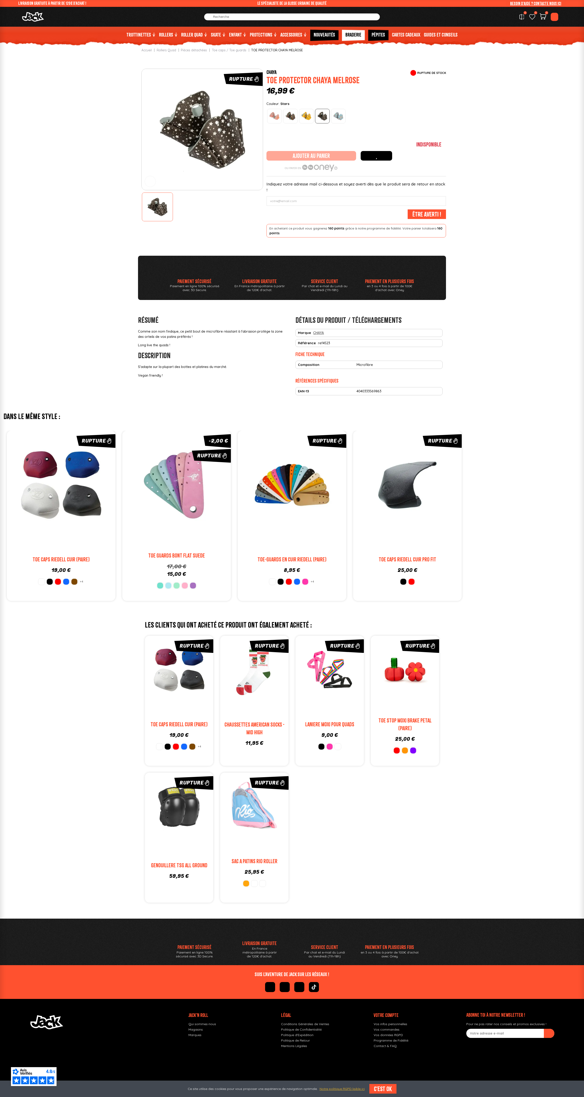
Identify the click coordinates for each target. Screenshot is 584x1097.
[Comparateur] (522, 17)
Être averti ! (426, 214)
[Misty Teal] (160, 586)
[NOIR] (50, 582)
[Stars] (322, 116)
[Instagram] (285, 987)
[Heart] (290, 116)
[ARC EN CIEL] (338, 747)
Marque (304, 333)
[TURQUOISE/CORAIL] (254, 883)
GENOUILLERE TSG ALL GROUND (179, 865)
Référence (307, 343)
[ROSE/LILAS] (263, 883)
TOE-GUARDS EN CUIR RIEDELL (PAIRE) (292, 559)
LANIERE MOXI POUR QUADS (329, 724)
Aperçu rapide (87, 485)
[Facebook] (270, 987)
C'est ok (383, 1088)
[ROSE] (305, 582)
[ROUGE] (58, 582)
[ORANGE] (405, 750)
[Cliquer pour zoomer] (150, 181)
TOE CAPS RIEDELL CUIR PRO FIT (407, 559)
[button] (536, 3)
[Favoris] (532, 17)
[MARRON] (74, 582)
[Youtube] (299, 987)
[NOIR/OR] (246, 883)
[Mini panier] (543, 17)
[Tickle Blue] (168, 586)
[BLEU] (66, 582)
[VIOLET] (413, 750)
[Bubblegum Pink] (185, 586)
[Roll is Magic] (338, 116)
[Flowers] (306, 116)
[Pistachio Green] (177, 586)
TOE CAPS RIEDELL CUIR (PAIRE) (61, 559)
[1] (549, 1033)
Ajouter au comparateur (35, 485)
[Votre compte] (554, 17)
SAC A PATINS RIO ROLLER (254, 861)
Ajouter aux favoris (376, 156)
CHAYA (271, 72)
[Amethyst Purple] (193, 586)
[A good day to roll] (274, 116)
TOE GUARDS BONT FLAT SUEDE (176, 555)
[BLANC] (41, 582)
